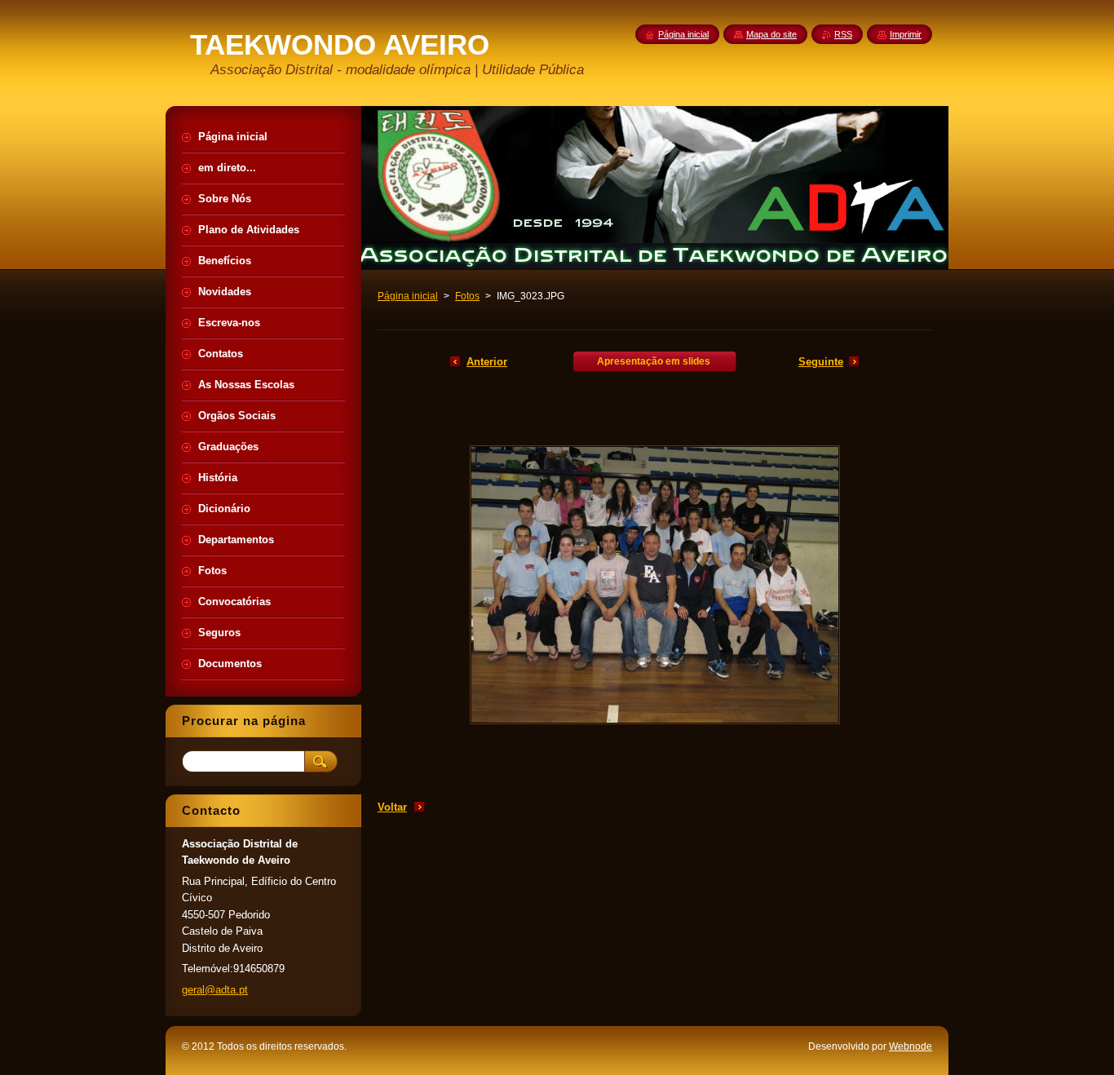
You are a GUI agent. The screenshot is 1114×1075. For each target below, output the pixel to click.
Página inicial (408, 296)
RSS (843, 34)
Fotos (467, 296)
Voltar (392, 807)
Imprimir (906, 34)
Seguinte (820, 362)
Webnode (910, 1046)
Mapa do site (771, 34)
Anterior (486, 362)
